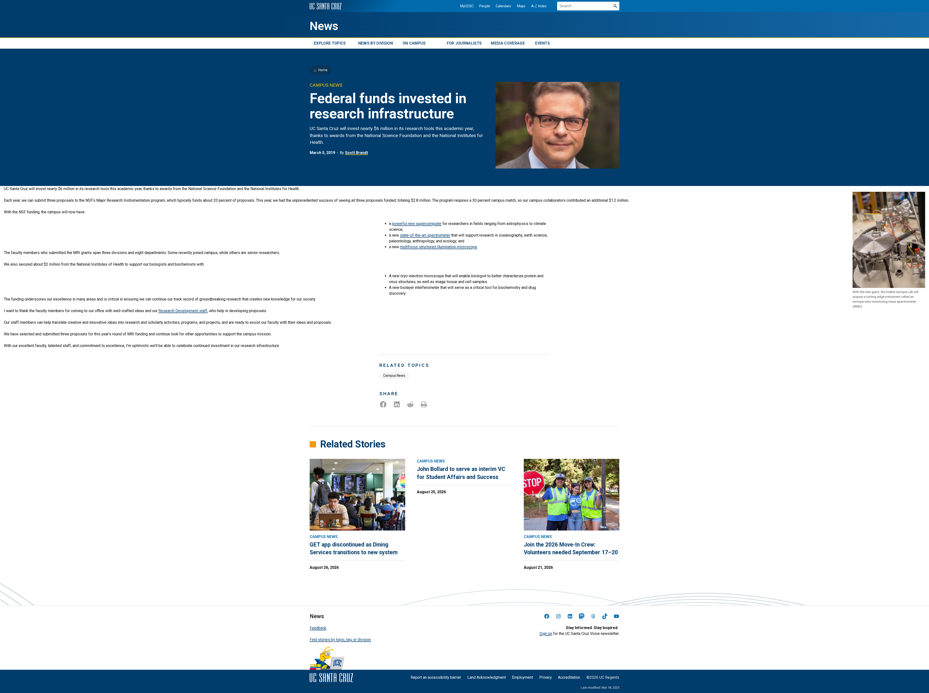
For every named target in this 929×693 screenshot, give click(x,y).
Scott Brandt (356, 152)
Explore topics (330, 43)
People (484, 6)
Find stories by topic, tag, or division (340, 639)
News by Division (375, 43)
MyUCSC (466, 6)
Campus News (394, 375)
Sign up (545, 633)
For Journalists (464, 43)
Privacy (545, 677)
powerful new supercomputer (417, 223)
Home (323, 70)
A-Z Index (539, 6)
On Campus (414, 43)
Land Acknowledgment (486, 677)
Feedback (318, 628)
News (324, 26)
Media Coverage (507, 43)
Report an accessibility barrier (436, 677)
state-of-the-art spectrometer (425, 235)
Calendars (503, 6)
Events (542, 43)
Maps (521, 6)
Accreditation (569, 677)
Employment (522, 677)
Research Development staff (182, 310)
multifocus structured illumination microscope (438, 247)
